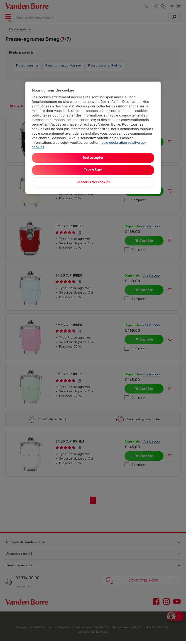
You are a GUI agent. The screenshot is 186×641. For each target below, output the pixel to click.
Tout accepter (93, 158)
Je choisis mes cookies (93, 182)
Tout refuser (93, 170)
